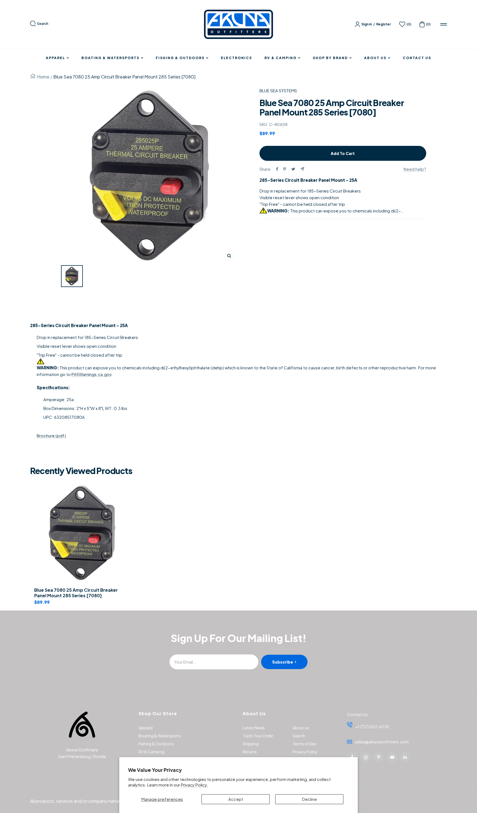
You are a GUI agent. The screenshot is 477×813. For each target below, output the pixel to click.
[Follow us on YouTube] (392, 757)
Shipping (251, 743)
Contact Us (417, 58)
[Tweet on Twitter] (293, 169)
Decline (309, 799)
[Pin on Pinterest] (284, 169)
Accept (235, 799)
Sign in (366, 24)
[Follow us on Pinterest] (378, 757)
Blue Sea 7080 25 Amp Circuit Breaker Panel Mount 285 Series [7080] (76, 593)
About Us (375, 58)
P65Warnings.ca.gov (91, 374)
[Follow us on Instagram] (365, 757)
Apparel (55, 58)
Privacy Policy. (194, 784)
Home (43, 77)
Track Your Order (258, 735)
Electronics (236, 58)
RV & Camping (280, 58)
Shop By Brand (330, 58)
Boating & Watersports (110, 58)
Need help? (415, 169)
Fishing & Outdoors (180, 58)
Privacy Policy (305, 751)
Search (42, 24)
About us (301, 727)
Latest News (254, 727)
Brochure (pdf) (51, 435)
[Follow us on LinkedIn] (405, 757)
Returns (250, 751)
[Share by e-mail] (302, 169)
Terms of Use (304, 743)
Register (383, 24)
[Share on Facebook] (277, 169)
